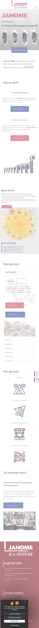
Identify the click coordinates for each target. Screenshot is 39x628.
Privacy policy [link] (14, 625)
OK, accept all (15, 614)
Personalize (15, 621)
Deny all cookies (15, 617)
